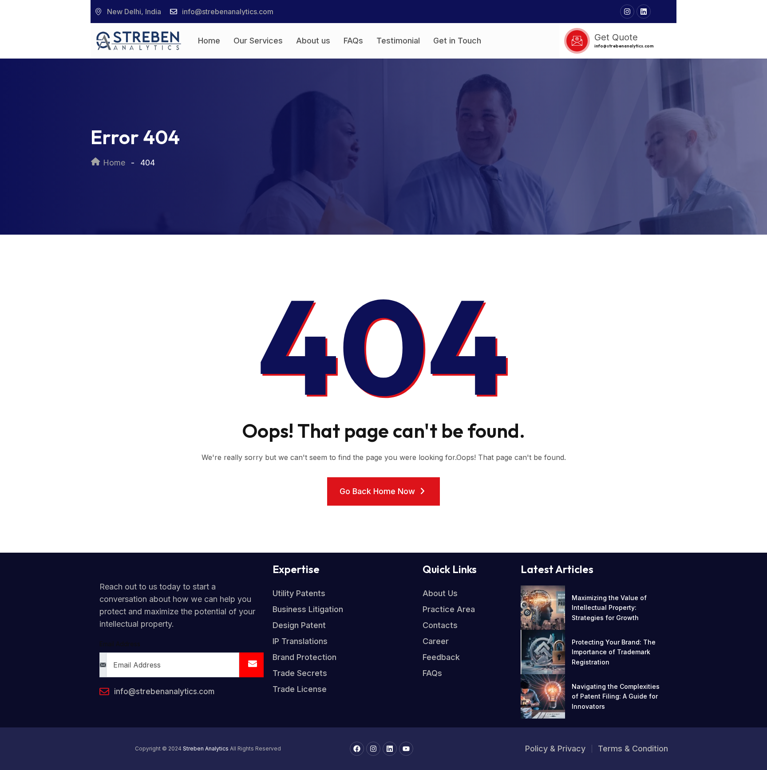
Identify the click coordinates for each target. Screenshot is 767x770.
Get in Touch (457, 40)
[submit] (251, 664)
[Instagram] (627, 11)
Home (209, 40)
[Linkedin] (644, 11)
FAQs (353, 40)
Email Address (119, 644)
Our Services (258, 40)
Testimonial (398, 40)
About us (313, 40)
